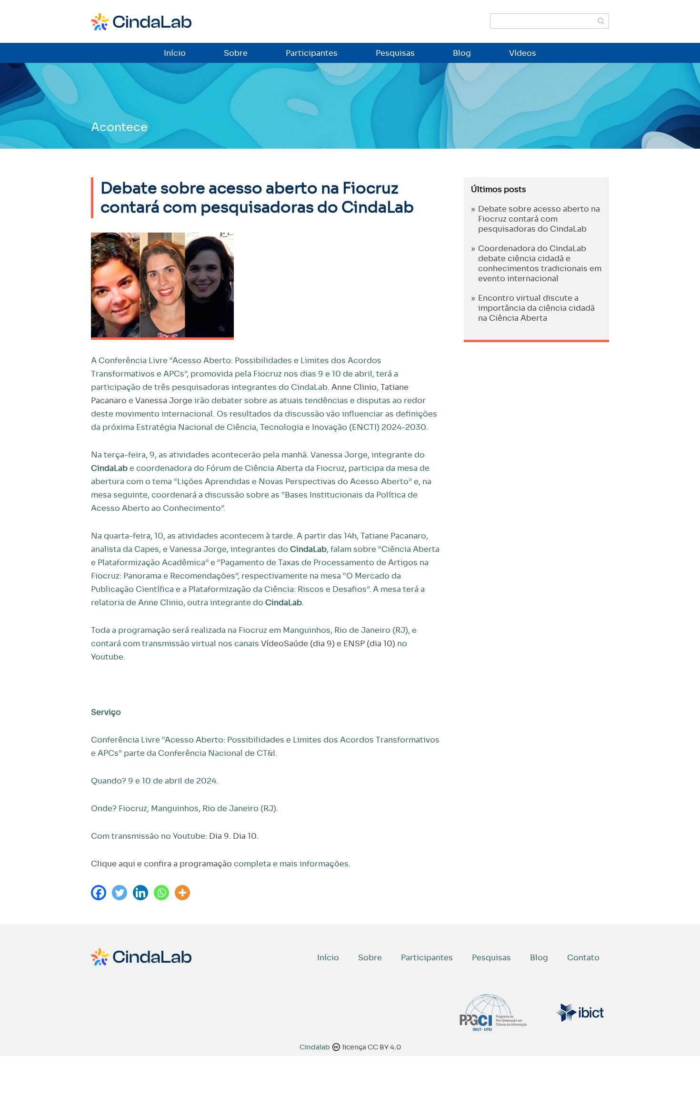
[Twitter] (119, 892)
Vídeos (522, 53)
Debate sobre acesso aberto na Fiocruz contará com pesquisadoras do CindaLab (539, 219)
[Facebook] (98, 892)
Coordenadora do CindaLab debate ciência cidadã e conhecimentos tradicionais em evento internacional (539, 264)
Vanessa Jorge (163, 401)
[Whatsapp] (161, 892)
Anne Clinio (354, 387)
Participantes (312, 53)
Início (175, 53)
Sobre (236, 53)
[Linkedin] (140, 892)
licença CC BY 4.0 (371, 1047)
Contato (583, 958)
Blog (462, 53)
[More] (182, 892)
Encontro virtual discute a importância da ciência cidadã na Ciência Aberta (536, 308)
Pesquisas (395, 53)
